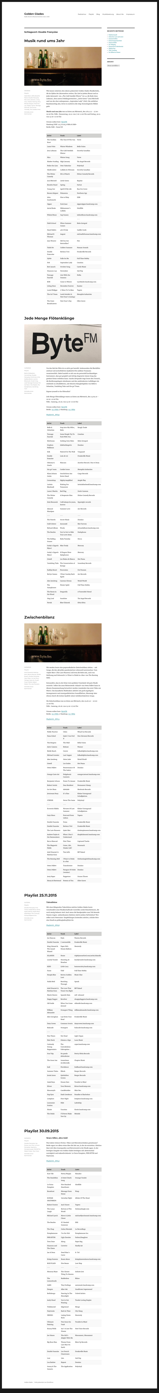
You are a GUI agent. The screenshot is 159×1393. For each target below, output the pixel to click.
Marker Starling (32, 101)
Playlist (91, 14)
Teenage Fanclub (32, 383)
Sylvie (33, 105)
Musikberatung (108, 14)
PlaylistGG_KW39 (53, 415)
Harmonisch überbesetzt (116, 46)
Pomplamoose (28, 1149)
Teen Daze (36, 1151)
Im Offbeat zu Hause (114, 52)
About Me (120, 14)
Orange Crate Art (29, 680)
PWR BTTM (37, 1149)
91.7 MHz (71, 409)
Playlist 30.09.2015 (41, 1131)
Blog (98, 14)
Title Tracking (113, 50)
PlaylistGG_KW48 (53, 925)
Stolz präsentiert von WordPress (43, 1382)
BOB (33, 96)
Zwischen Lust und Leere (116, 37)
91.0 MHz (55, 409)
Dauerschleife (113, 42)
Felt (25, 99)
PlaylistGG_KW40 (53, 1161)
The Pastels (33, 385)
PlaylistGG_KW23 (52, 719)
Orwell (33, 381)
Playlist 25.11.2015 (40, 895)
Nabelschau (112, 48)
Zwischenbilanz (39, 617)
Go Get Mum (35, 678)
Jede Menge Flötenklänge (49, 318)
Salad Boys (27, 913)
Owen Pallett (28, 682)
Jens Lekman (31, 99)
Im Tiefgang (112, 44)
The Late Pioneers (34, 684)
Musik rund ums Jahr (44, 40)
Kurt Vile (31, 1145)
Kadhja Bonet (28, 379)
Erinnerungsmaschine (115, 41)
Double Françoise (33, 98)
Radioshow (82, 14)
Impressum (130, 14)
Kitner (38, 909)
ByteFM (64, 122)
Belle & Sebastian (29, 373)
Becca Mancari (32, 674)
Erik (38, 377)
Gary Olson (27, 678)
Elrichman (34, 377)
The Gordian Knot (35, 109)
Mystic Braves (28, 911)
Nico (39, 101)
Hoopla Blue (32, 909)
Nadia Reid (36, 911)
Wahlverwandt (113, 35)
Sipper (29, 105)
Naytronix (34, 1147)
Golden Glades (34, 13)
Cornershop (27, 375)
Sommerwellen (113, 39)
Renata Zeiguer (29, 103)
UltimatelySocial (95, 1392)
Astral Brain (27, 96)
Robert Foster (28, 1151)
